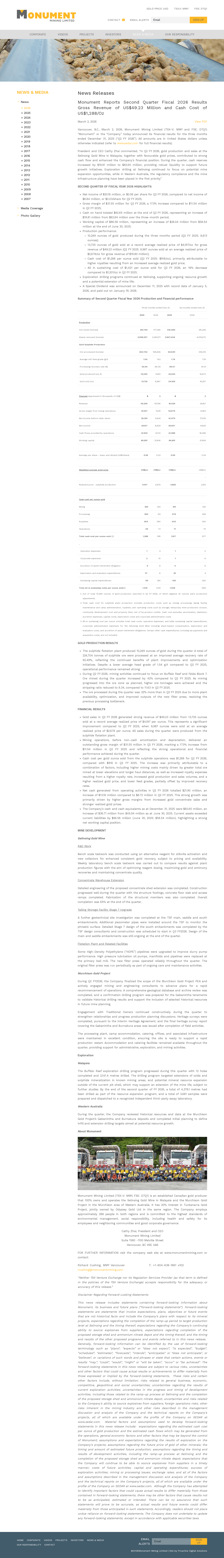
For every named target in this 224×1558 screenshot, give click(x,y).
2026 (27, 108)
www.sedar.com (127, 143)
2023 (27, 122)
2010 (27, 184)
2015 (27, 160)
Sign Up (199, 1541)
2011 (27, 179)
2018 (27, 146)
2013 (27, 170)
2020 (27, 136)
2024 (27, 117)
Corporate (38, 34)
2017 (27, 151)
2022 (27, 127)
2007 (27, 199)
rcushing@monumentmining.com (100, 1269)
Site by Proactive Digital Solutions (188, 1550)
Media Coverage (32, 208)
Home (20, 1540)
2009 (27, 189)
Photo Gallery (30, 215)
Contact (114, 19)
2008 (27, 194)
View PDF (201, 121)
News (25, 102)
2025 (27, 113)
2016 (27, 155)
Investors (113, 34)
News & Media (143, 34)
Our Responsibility (179, 34)
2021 (27, 132)
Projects (87, 34)
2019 (27, 141)
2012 (27, 175)
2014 (27, 165)
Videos (63, 34)
